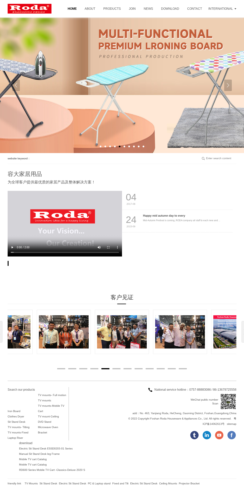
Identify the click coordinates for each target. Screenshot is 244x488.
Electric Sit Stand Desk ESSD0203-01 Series (46, 448)
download (25, 443)
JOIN (132, 8)
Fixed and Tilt (120, 483)
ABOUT (90, 8)
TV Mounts (32, 483)
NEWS (148, 8)
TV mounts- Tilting (19, 427)
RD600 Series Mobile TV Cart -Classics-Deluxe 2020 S (52, 469)
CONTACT (194, 8)
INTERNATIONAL (220, 8)
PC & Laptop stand (99, 483)
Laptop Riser (15, 437)
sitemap (231, 423)
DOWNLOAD (170, 8)
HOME (72, 8)
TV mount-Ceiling (48, 416)
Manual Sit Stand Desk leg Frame (39, 453)
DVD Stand (44, 421)
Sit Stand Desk (16, 421)
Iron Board (14, 411)
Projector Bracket (189, 483)
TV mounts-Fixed (18, 432)
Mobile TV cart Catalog (33, 459)
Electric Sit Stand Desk (72, 483)
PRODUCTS (112, 8)
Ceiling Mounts (168, 483)
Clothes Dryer (16, 416)
